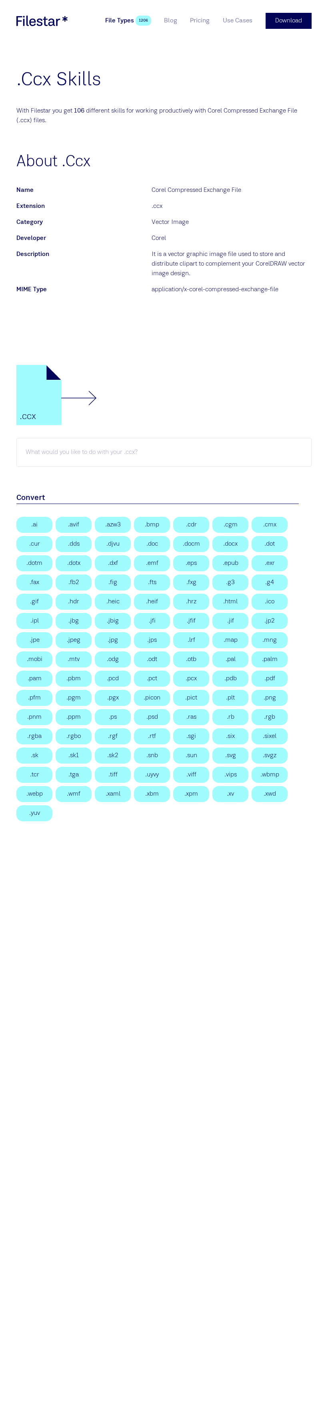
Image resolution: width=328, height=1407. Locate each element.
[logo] (42, 21)
